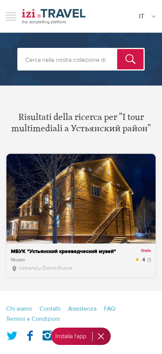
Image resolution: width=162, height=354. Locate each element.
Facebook (30, 334)
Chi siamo (19, 309)
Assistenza (82, 309)
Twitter (12, 334)
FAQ (109, 309)
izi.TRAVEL (54, 16)
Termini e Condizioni (33, 319)
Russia (65, 268)
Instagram (47, 334)
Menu (11, 16)
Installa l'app (70, 336)
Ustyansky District (38, 268)
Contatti (50, 309)
